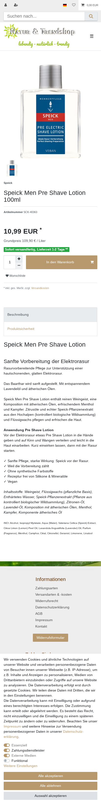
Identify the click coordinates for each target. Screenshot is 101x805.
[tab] (50, 314)
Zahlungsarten (46, 588)
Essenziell (19, 745)
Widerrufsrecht (46, 601)
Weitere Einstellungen (21, 766)
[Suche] (91, 16)
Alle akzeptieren (50, 776)
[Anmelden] (6, 5)
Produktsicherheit (20, 329)
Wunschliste (17, 275)
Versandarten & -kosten (53, 594)
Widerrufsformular (50, 638)
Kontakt (41, 626)
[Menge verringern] (18, 265)
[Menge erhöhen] (18, 258)
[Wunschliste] (73, 5)
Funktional (20, 761)
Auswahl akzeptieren (51, 796)
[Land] (64, 5)
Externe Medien (24, 755)
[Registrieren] (16, 5)
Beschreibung (18, 314)
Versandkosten (39, 288)
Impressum (44, 620)
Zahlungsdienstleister (28, 750)
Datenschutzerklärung (52, 607)
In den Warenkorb (60, 262)
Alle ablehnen (50, 786)
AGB (38, 614)
